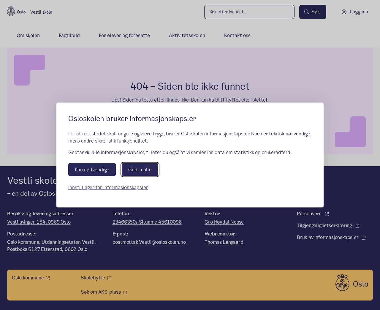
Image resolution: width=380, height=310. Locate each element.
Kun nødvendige (92, 169)
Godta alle (140, 169)
